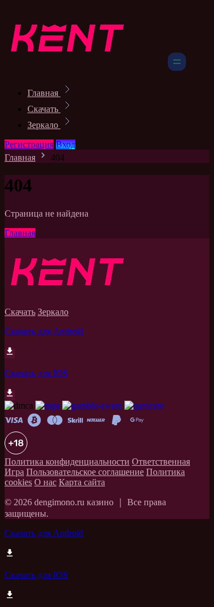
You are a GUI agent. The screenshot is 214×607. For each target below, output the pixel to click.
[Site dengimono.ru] (85, 68)
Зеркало (43, 125)
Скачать (43, 109)
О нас (45, 482)
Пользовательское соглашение (85, 472)
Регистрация (29, 144)
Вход (65, 144)
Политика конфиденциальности (67, 461)
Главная (43, 93)
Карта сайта (82, 482)
